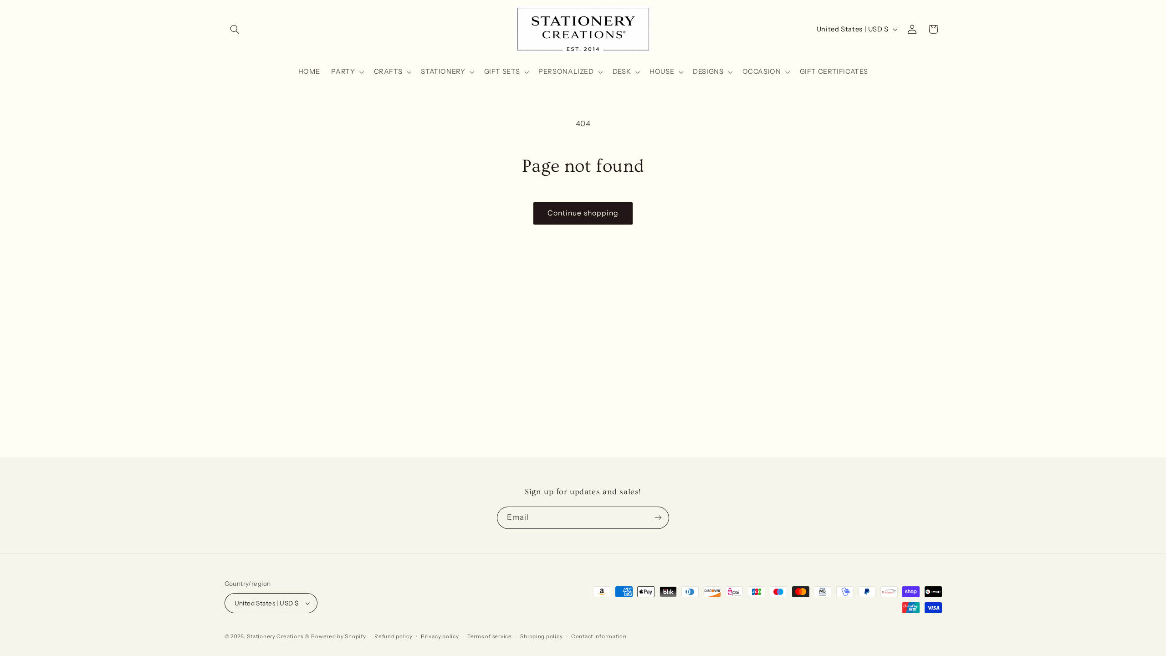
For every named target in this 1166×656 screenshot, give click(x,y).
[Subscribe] (658, 518)
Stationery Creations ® (278, 636)
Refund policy (393, 636)
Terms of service (489, 636)
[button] (235, 29)
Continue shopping (583, 213)
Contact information (599, 636)
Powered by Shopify (338, 636)
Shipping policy (541, 636)
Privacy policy (440, 636)
